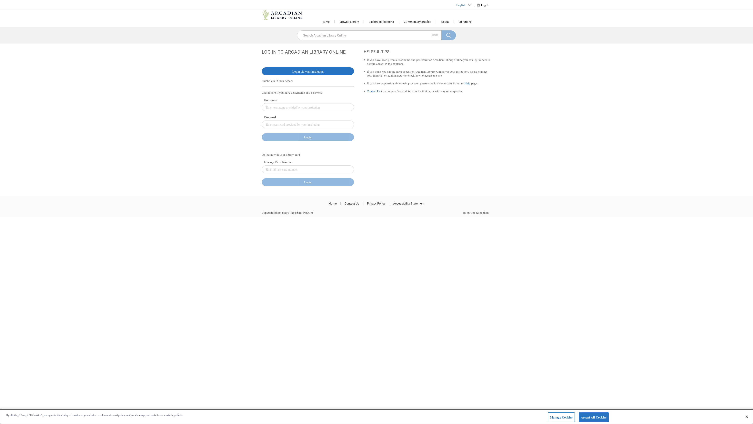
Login (308, 137)
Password (270, 117)
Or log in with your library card (281, 154)
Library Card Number (278, 162)
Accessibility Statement (408, 203)
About (445, 22)
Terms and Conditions (476, 212)
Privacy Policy (376, 203)
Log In (485, 5)
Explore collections (381, 22)
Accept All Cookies (594, 417)
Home (326, 22)
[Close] (746, 416)
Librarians (465, 22)
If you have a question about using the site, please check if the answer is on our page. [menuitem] (422, 83)
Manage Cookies (561, 417)
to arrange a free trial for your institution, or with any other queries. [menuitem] (415, 91)
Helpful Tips (376, 51)
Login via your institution (308, 71)
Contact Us (373, 91)
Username (270, 100)
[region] (376, 416)
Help (467, 83)
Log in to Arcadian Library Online (304, 52)
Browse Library (349, 22)
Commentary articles (417, 22)
